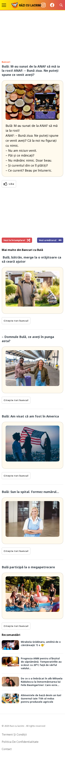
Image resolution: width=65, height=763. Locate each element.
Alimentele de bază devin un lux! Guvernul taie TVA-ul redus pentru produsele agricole (41, 698)
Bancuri (6, 61)
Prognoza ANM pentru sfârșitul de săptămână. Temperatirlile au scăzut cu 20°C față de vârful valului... (41, 663)
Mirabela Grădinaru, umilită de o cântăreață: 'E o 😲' (41, 643)
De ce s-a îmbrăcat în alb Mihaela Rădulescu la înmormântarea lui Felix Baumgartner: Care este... (41, 682)
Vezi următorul (47, 240)
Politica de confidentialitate (20, 742)
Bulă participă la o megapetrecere (28, 567)
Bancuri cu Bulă (32, 250)
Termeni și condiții (14, 734)
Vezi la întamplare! (14, 240)
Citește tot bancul (16, 320)
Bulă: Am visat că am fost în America (31, 416)
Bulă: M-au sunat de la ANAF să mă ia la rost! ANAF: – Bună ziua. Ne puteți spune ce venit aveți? (31, 70)
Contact (7, 749)
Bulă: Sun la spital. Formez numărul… (30, 492)
